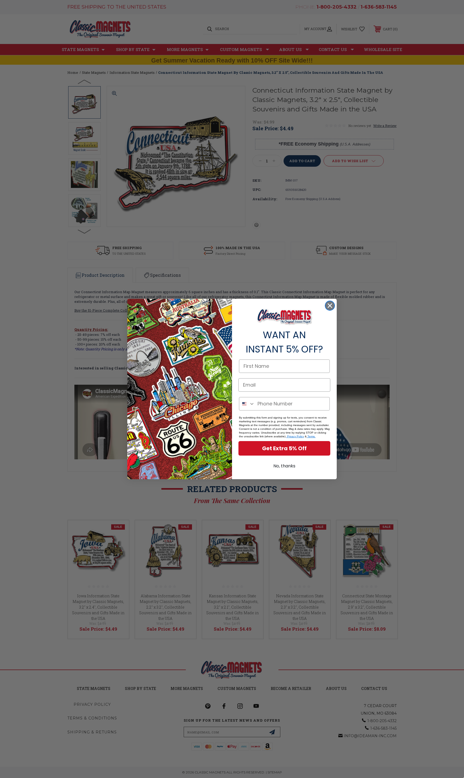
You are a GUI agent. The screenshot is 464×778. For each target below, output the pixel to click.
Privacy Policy (295, 436)
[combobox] (247, 403)
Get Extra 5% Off (284, 448)
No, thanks (284, 466)
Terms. (311, 436)
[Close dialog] (330, 305)
